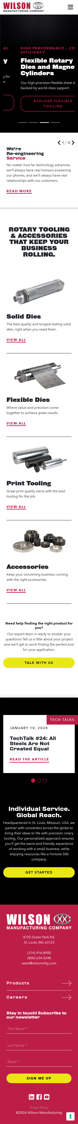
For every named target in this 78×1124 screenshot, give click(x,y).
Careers (17, 997)
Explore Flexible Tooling (39, 103)
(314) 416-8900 (39, 953)
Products (17, 983)
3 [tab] (44, 122)
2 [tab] (33, 122)
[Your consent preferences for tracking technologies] (70, 1116)
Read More (19, 191)
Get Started (39, 872)
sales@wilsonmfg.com (39, 963)
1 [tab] (22, 122)
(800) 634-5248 (39, 958)
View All (16, 340)
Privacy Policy (39, 1107)
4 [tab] (55, 122)
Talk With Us (39, 663)
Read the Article (29, 759)
